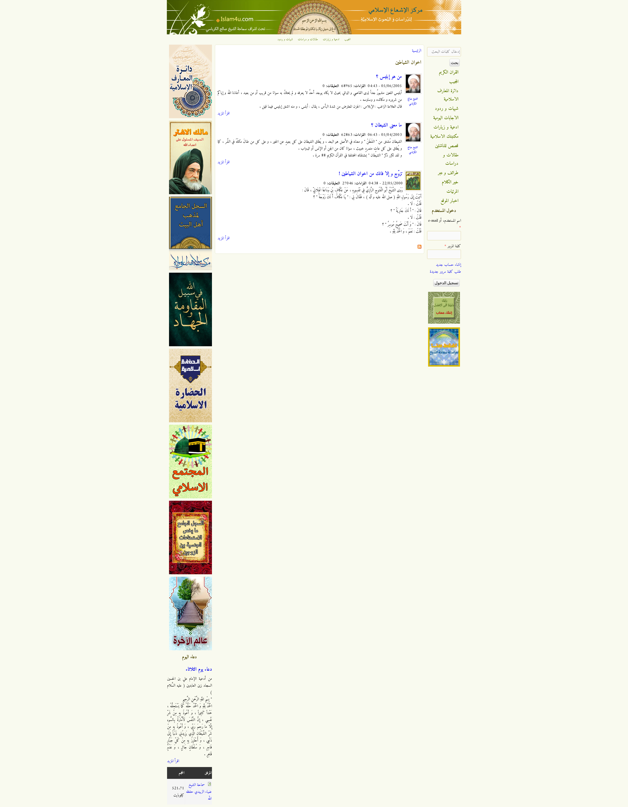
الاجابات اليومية (445, 118)
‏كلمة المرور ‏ (453, 246)
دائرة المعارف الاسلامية (447, 95)
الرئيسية (416, 50)
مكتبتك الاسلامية (444, 136)
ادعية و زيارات (331, 39)
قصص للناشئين (446, 146)
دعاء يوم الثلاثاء (199, 669)
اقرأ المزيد (224, 113)
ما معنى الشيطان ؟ (386, 125)
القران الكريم (448, 72)
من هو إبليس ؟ (389, 76)
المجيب (347, 39)
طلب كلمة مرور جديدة (445, 271)
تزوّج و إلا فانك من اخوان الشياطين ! (371, 173)
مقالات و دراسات (308, 39)
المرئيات (452, 191)
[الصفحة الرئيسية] (314, 33)
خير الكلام (450, 182)
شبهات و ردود (285, 39)
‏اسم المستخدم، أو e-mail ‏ (444, 224)
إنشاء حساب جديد (448, 264)
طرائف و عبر (448, 173)
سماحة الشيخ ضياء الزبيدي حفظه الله (198, 791)
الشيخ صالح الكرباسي (412, 101)
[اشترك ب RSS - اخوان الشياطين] (419, 247)
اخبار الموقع (449, 201)
